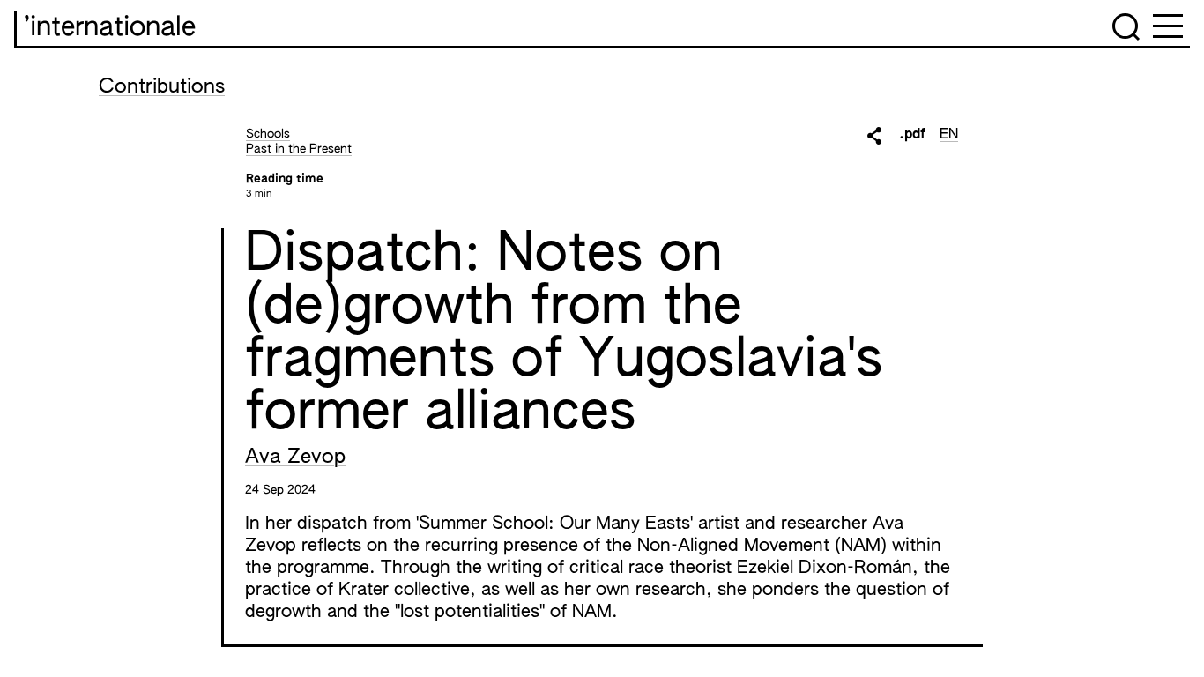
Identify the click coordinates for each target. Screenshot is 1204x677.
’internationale (110, 28)
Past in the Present (299, 149)
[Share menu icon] (874, 136)
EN (949, 135)
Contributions (162, 87)
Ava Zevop (295, 457)
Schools (268, 134)
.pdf (912, 135)
